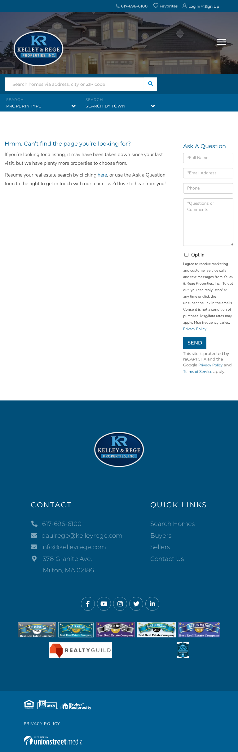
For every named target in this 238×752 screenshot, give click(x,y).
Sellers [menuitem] (160, 547)
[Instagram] (120, 604)
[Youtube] (104, 604)
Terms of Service (197, 371)
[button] (150, 84)
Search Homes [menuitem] (172, 523)
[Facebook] (88, 604)
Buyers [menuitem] (161, 535)
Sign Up (212, 6)
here (102, 175)
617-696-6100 (134, 6)
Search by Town (106, 105)
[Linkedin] (152, 604)
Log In (194, 6)
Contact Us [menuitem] (167, 558)
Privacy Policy (194, 328)
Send (194, 343)
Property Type (24, 105)
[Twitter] (136, 604)
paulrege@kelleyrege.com (81, 535)
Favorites (168, 6)
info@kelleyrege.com (73, 547)
